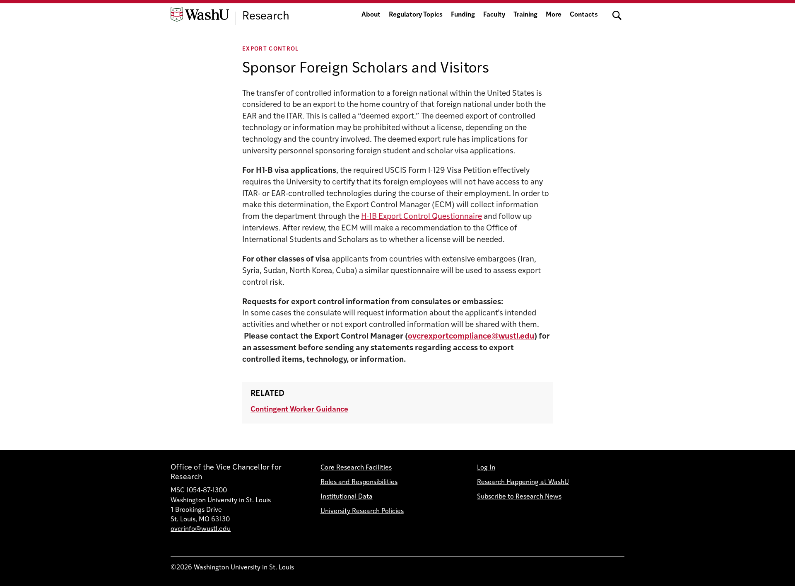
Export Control (270, 49)
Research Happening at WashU (523, 482)
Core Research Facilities (356, 468)
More (553, 15)
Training (525, 15)
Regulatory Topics (416, 15)
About (371, 15)
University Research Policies (362, 511)
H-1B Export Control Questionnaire (421, 217)
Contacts (584, 15)
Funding (463, 15)
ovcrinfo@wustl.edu (201, 529)
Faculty (494, 15)
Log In (486, 468)
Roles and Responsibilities (359, 482)
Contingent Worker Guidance (299, 409)
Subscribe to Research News (519, 497)
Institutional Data (346, 497)
